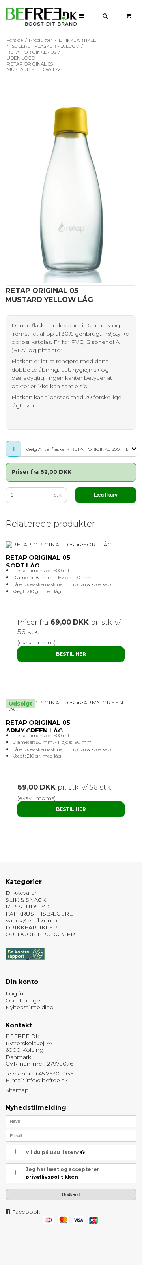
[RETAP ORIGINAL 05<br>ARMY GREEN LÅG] (71, 706)
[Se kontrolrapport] (25, 963)
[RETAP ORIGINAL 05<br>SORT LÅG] (71, 544)
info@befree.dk (47, 1080)
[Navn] (71, 1120)
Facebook (26, 1211)
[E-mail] (71, 1135)
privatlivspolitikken (52, 1177)
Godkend (71, 1194)
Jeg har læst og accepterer (62, 1172)
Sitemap (17, 1090)
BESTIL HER (71, 654)
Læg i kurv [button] (106, 495)
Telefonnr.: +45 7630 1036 (39, 1073)
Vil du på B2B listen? (53, 1152)
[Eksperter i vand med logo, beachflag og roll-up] (41, 17)
